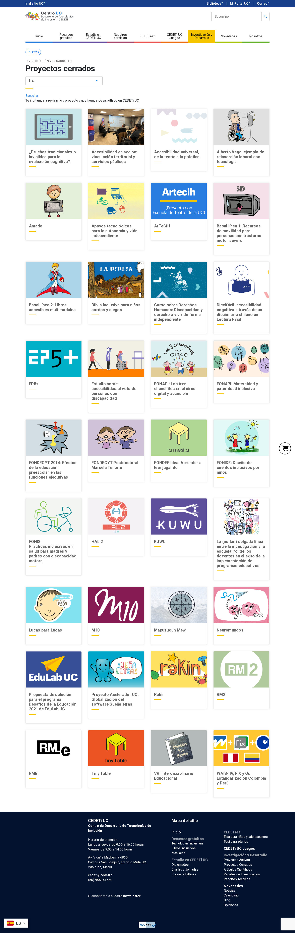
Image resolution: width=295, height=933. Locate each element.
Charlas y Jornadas (185, 869)
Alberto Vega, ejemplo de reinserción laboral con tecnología (240, 157)
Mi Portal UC (239, 3)
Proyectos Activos (237, 860)
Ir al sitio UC (34, 3)
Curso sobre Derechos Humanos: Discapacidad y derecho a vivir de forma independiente (178, 312)
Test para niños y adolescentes (246, 837)
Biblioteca (214, 3)
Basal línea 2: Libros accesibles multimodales (52, 307)
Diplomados (180, 865)
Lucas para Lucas (45, 630)
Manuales (178, 853)
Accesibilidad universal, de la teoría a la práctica (177, 154)
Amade (35, 226)
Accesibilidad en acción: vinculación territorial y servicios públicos (114, 157)
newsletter (132, 896)
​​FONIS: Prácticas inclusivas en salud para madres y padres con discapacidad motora (52, 551)
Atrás (33, 52)
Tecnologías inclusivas (187, 843)
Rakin (159, 694)
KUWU (160, 541)
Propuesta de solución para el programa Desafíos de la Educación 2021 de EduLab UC (52, 701)
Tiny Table (101, 773)
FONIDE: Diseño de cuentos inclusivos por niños (238, 467)
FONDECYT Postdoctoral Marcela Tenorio (115, 465)
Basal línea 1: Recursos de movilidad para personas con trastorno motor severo (239, 233)
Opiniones (231, 905)
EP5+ (33, 383)
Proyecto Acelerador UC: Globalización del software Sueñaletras (116, 699)
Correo (262, 3)
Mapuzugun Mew (170, 630)
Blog (227, 900)
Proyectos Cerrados (238, 865)
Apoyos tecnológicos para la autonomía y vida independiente (114, 231)
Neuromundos (230, 630)
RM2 (221, 694)
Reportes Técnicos (237, 879)
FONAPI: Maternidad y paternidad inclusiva (237, 386)
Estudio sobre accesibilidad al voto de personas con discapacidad (114, 391)
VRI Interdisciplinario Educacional (173, 776)
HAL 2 (97, 541)
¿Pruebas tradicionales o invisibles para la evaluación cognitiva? (52, 157)
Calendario (231, 895)
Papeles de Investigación (242, 874)
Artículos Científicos (238, 869)
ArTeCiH (162, 226)
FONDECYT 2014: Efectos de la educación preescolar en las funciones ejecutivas (53, 470)
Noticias (229, 890)
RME (33, 773)
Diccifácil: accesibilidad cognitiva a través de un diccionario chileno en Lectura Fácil (239, 312)
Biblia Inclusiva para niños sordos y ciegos (116, 307)
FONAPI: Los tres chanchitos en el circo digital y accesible (175, 388)
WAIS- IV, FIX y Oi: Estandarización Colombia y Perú (241, 778)
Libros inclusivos (184, 848)
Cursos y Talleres (184, 874)
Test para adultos (236, 841)
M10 (96, 630)
